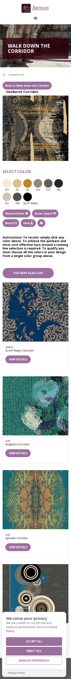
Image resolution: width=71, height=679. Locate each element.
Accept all (34, 641)
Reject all (34, 651)
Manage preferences (34, 660)
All (4, 74)
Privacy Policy (16, 672)
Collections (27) (16, 74)
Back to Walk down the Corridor (27, 85)
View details (18, 359)
